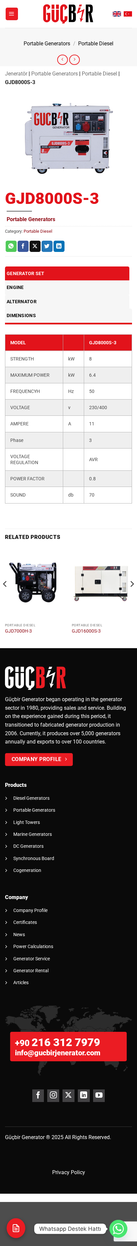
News (19, 934)
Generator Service (31, 958)
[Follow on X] (68, 1095)
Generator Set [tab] (26, 273)
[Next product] (62, 60)
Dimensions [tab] (21, 315)
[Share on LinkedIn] (59, 246)
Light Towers (26, 822)
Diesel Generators (31, 798)
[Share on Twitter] (47, 246)
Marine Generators (32, 834)
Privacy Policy (68, 1172)
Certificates (25, 922)
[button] (12, 14)
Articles (21, 982)
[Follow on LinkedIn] (83, 1095)
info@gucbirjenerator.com (57, 1053)
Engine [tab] (15, 287)
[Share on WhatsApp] (11, 246)
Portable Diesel (95, 43)
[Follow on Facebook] (38, 1095)
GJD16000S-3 (86, 631)
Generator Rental (31, 970)
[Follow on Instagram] (53, 1095)
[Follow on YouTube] (99, 1095)
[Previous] (5, 597)
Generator (33, 1137)
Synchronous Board (33, 858)
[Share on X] (35, 246)
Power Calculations (33, 946)
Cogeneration (27, 870)
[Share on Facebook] (23, 246)
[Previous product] (74, 60)
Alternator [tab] (22, 301)
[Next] (132, 597)
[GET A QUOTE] (16, 1228)
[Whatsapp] (118, 1229)
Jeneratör (16, 74)
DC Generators (28, 846)
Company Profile (30, 910)
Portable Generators (47, 43)
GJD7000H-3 (18, 631)
